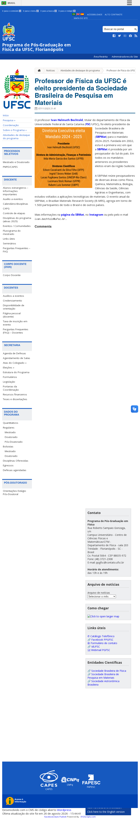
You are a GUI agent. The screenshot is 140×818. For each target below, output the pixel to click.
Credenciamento (12, 300)
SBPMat (101, 136)
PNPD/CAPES (10, 166)
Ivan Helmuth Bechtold (67, 120)
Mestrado (10, 432)
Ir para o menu (30, 11)
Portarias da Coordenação (11, 388)
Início (6, 115)
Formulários (10, 377)
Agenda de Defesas (14, 353)
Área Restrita (101, 56)
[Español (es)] (82, 14)
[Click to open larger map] (103, 616)
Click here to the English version (106, 811)
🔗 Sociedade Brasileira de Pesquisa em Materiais (103, 675)
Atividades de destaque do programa (16, 136)
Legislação (9, 381)
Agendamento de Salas (16, 358)
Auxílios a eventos (13, 295)
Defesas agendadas (14, 470)
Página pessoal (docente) (12, 315)
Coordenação (11, 125)
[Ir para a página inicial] (38, 71)
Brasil (11, 3)
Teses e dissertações (15, 399)
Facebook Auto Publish (55, 816)
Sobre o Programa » (15, 130)
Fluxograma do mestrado (12, 232)
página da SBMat (72, 214)
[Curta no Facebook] (114, 35)
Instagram (96, 214)
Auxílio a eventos (13, 199)
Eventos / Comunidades (17, 226)
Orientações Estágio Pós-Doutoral (14, 492)
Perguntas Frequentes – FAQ (16, 250)
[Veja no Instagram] (130, 35)
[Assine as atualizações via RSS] (136, 35)
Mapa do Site (81, 18)
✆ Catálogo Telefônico (101, 636)
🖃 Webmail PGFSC (99, 650)
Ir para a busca (48, 11)
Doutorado (11, 437)
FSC (88, 124)
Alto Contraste (113, 14)
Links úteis (9, 238)
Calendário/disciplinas (15, 203)
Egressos (8, 465)
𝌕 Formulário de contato (102, 643)
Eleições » (8, 367)
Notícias (50, 70)
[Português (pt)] (73, 14)
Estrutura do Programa (16, 372)
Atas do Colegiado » (14, 362)
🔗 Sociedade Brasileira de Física (107, 670)
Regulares (8, 427)
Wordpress (64, 810)
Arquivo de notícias (99, 592)
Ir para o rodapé (67, 11)
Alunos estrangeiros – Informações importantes (15, 191)
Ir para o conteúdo (11, 11)
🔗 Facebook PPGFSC (100, 639)
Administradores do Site (125, 56)
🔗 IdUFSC (94, 646)
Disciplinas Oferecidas (15, 460)
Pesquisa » (9, 120)
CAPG (6, 208)
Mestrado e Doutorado (16, 162)
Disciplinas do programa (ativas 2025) (17, 219)
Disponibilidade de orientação (13, 307)
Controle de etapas (14, 213)
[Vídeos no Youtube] (125, 35)
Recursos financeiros (15, 394)
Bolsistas (8, 446)
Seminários (9, 243)
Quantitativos (10, 422)
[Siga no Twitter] (119, 35)
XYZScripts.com (88, 816)
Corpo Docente (12, 275)
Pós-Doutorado (14, 441)
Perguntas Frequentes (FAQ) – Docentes (15, 331)
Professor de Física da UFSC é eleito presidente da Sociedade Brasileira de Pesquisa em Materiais (81, 91)
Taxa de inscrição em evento (15, 323)
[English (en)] (78, 14)
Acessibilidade (94, 14)
